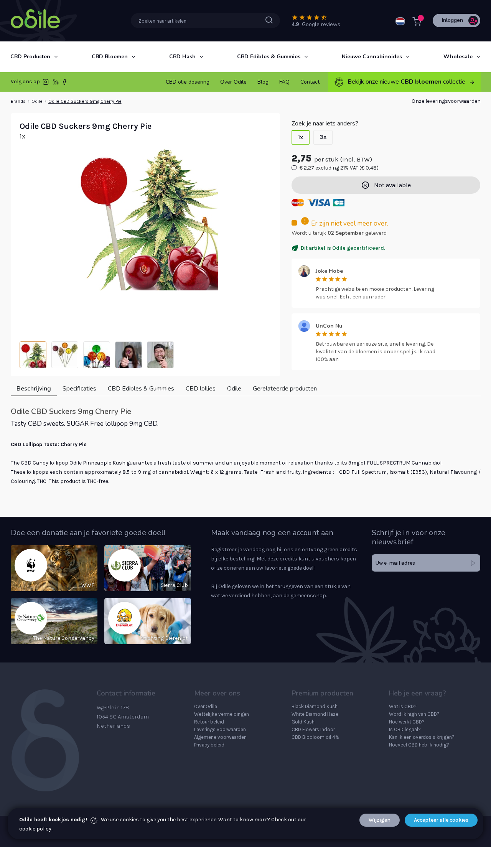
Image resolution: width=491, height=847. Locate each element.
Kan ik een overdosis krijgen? (422, 737)
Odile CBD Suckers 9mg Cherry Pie (85, 101)
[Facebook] (64, 83)
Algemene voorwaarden (220, 737)
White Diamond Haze (315, 714)
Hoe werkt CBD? (407, 722)
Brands (18, 101)
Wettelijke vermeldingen (221, 714)
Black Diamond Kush (315, 706)
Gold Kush (303, 722)
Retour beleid (209, 722)
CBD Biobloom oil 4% (315, 737)
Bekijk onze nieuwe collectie (406, 81)
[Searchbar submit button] (269, 20)
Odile (37, 101)
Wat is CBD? (403, 706)
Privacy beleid (209, 745)
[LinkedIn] (56, 83)
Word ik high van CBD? (414, 714)
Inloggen (452, 20)
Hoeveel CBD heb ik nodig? (419, 745)
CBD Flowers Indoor (313, 729)
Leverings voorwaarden (220, 729)
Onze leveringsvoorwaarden (446, 101)
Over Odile (205, 706)
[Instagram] (46, 83)
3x (323, 136)
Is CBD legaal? (405, 729)
